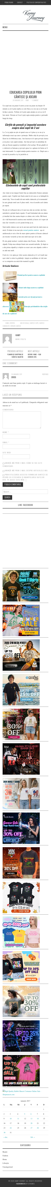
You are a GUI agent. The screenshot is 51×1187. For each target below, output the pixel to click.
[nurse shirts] (21, 793)
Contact (20, 2)
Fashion (5, 1155)
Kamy (27, 100)
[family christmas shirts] (21, 897)
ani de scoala (24, 323)
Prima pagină (9, 2)
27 (31, 1128)
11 (18, 1118)
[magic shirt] (21, 828)
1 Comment (35, 100)
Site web (7, 452)
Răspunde (45, 374)
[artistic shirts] (21, 1036)
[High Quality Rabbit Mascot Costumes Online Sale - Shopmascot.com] (26, 1092)
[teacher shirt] (21, 966)
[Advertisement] (25, 58)
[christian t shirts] (21, 689)
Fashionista (21, 1183)
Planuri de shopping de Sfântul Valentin (15, 355)
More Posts (21, 339)
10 (11, 1118)
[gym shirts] (21, 655)
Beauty (5, 1152)
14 (38, 1118)
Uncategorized (8, 1167)
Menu (5, 27)
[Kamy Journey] (26, 15)
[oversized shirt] (21, 724)
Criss (13, 377)
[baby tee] (21, 932)
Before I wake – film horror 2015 (34, 355)
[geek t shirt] (21, 585)
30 (4, 1132)
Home (7, 323)
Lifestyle (12, 323)
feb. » (33, 1137)
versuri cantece (15, 326)
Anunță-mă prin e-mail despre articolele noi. (26, 470)
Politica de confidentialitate (36, 2)
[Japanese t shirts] (21, 620)
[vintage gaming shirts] (21, 758)
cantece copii (34, 323)
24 (11, 1128)
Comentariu (8, 409)
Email (6, 442)
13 (31, 1118)
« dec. (6, 1137)
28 (38, 1128)
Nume (6, 432)
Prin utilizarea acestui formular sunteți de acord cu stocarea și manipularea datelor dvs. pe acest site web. (25, 477)
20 (31, 1123)
